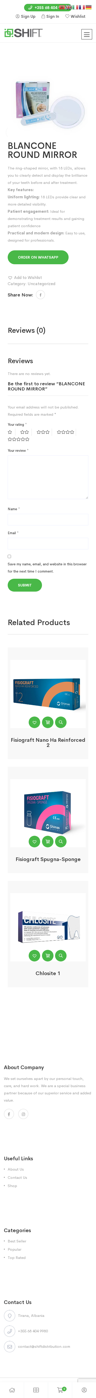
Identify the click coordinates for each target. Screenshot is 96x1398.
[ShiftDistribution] (23, 32)
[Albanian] (62, 7)
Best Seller (17, 1241)
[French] (82, 7)
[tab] (27, 330)
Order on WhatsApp (38, 257)
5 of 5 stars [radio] (19, 439)
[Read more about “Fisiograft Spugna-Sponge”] (48, 841)
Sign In (52, 16)
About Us (16, 1169)
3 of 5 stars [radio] (44, 432)
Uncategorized (41, 283)
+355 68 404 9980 (51, 7)
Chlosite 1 (48, 973)
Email (13, 533)
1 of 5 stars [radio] (11, 432)
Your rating (17, 424)
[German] (89, 7)
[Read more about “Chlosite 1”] (48, 955)
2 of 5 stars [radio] (26, 432)
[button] (25, 278)
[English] (69, 7)
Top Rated (17, 1257)
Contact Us (17, 1177)
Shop (12, 1185)
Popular (14, 1249)
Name (14, 509)
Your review (18, 450)
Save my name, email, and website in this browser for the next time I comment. (47, 568)
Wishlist (78, 16)
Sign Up (28, 16)
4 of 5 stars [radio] (66, 432)
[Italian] (75, 7)
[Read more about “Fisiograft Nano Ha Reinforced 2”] (48, 722)
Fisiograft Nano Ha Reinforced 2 (48, 742)
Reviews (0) (27, 330)
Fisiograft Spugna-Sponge (48, 859)
